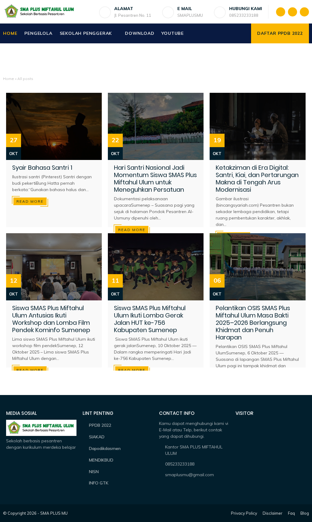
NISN (94, 471)
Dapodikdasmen (105, 448)
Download (139, 33)
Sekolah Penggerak (86, 33)
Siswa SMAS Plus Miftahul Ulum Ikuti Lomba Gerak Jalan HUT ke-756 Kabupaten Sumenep (150, 319)
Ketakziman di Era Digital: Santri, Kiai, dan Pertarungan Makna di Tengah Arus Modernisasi (257, 178)
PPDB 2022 (100, 425)
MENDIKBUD (101, 460)
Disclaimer (272, 513)
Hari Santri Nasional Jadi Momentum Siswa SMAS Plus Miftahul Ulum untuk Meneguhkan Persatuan (155, 178)
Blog (304, 513)
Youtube (172, 33)
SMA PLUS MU (54, 513)
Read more (30, 201)
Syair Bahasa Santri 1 (42, 167)
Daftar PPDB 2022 (280, 33)
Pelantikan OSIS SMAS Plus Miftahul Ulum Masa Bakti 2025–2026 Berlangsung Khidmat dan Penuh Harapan (253, 322)
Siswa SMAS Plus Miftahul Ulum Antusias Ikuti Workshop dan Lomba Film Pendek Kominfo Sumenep (51, 319)
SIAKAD (97, 437)
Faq (291, 513)
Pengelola (38, 33)
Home (10, 33)
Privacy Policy (244, 513)
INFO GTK (98, 483)
